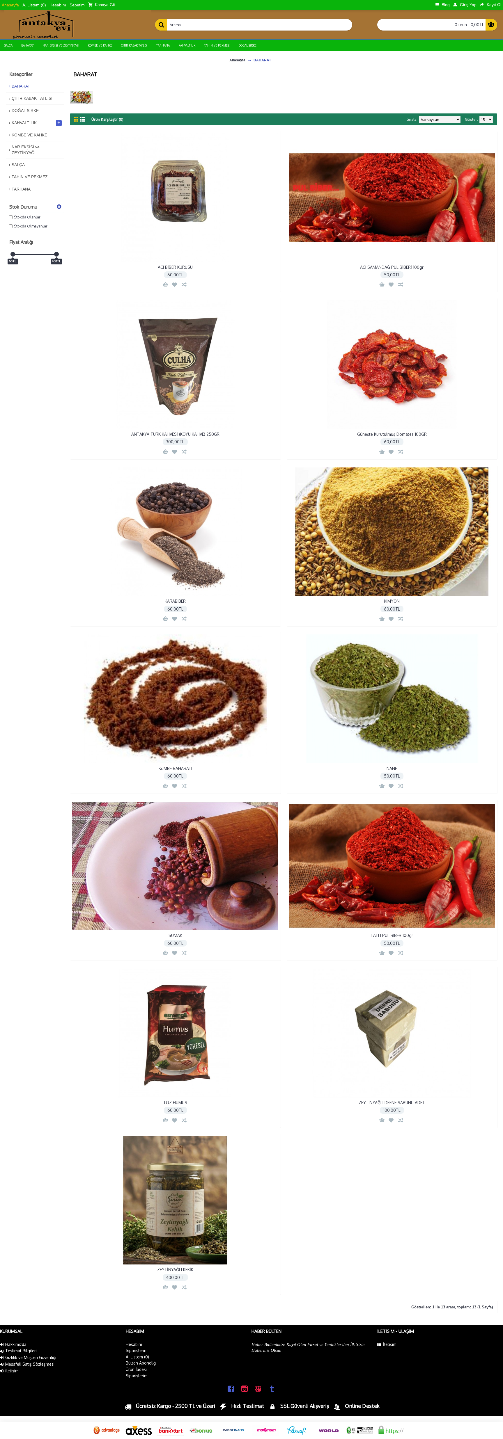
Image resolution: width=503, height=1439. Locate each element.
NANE (392, 768)
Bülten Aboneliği (141, 1362)
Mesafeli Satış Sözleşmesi (29, 1364)
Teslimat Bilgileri (21, 1350)
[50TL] (12, 254)
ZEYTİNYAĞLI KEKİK (175, 1269)
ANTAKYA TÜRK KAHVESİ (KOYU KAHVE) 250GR (175, 434)
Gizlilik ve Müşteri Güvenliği (30, 1357)
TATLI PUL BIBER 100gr (392, 935)
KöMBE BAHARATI (175, 768)
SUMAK (175, 935)
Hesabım (134, 1344)
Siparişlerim (137, 1350)
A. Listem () (137, 1356)
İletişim (12, 1370)
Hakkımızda (15, 1344)
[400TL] (56, 254)
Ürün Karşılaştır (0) (107, 119)
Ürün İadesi (136, 1369)
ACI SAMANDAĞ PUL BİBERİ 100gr (392, 267)
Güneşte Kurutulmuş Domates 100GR (392, 434)
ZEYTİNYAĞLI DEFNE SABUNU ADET (392, 1102)
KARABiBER (175, 601)
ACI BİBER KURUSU (175, 267)
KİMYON (392, 601)
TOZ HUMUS (175, 1102)
